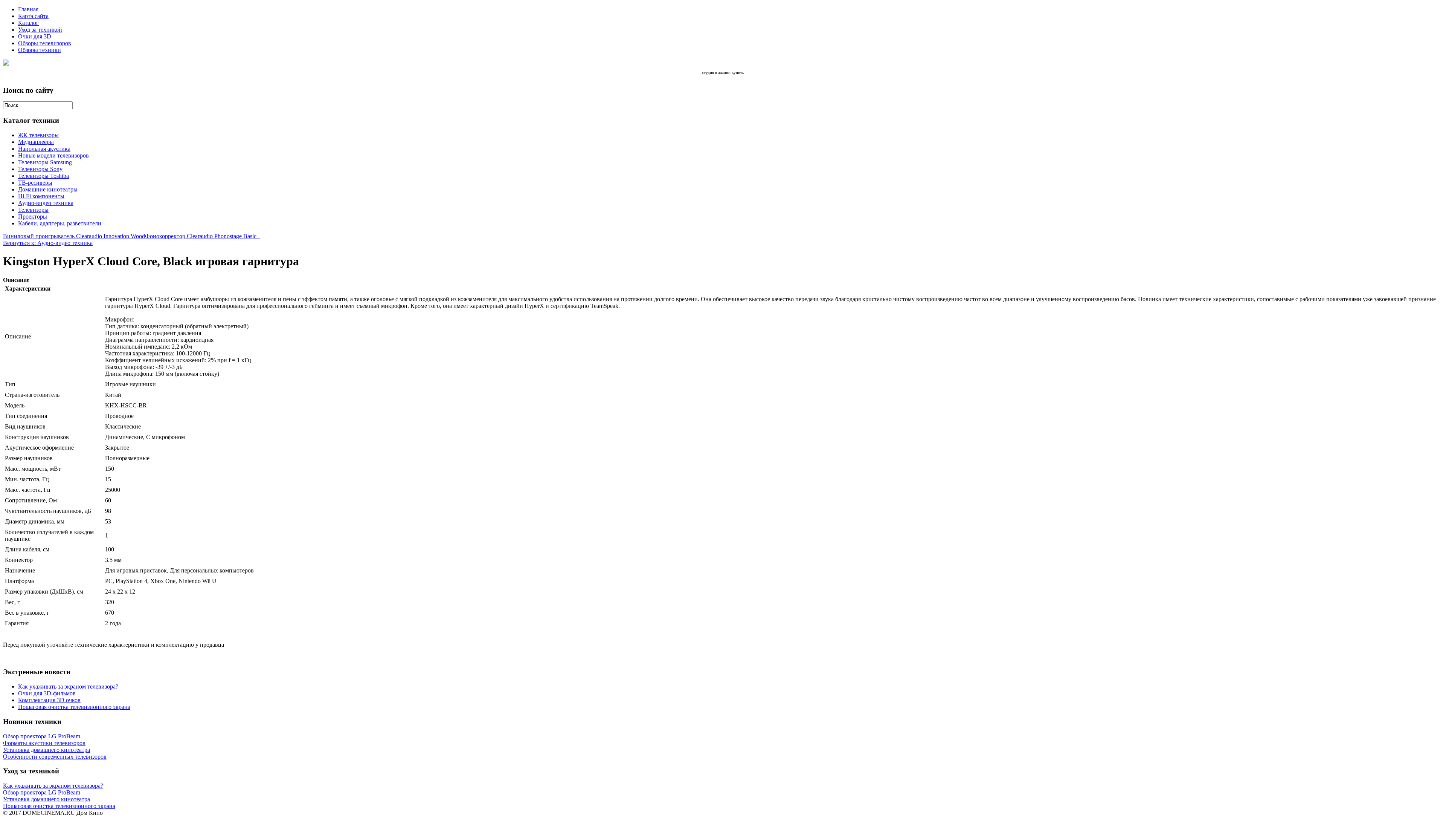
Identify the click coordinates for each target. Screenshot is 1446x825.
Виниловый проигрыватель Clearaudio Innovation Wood (74, 236)
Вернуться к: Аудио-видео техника (48, 243)
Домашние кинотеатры (48, 189)
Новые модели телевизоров (53, 155)
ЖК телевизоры (38, 135)
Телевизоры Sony (40, 169)
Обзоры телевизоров (44, 43)
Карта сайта (33, 16)
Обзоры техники (39, 50)
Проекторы (32, 216)
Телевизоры (33, 210)
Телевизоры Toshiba (43, 176)
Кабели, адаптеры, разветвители (59, 223)
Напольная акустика (44, 148)
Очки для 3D (34, 36)
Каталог (28, 23)
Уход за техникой (40, 29)
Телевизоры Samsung (45, 162)
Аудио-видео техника (45, 203)
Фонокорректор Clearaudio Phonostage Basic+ (202, 236)
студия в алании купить (723, 72)
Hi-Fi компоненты (41, 196)
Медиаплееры (36, 142)
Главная (28, 9)
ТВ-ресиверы (35, 182)
